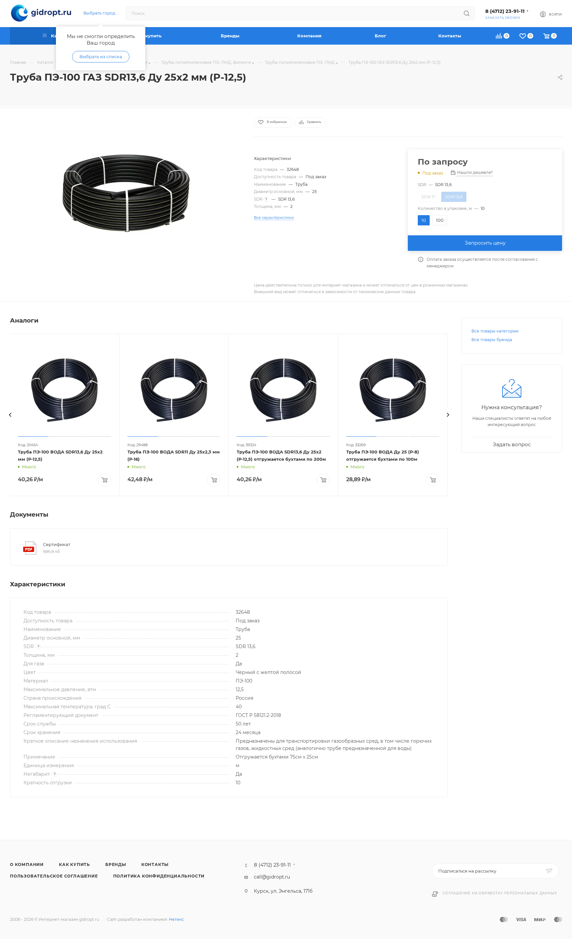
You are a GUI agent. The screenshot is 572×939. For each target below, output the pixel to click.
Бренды (115, 864)
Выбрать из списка (100, 56)
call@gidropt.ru (272, 877)
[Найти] (466, 13)
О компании (27, 864)
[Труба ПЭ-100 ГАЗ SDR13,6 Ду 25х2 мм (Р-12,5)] (125, 192)
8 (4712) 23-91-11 (505, 11)
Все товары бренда (491, 339)
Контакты (154, 864)
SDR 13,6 (454, 196)
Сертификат (56, 544)
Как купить (74, 864)
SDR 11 (428, 196)
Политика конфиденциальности (159, 876)
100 (440, 220)
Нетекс (176, 919)
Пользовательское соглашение (54, 876)
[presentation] (10, 414)
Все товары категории (494, 331)
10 (423, 220)
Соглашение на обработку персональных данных (500, 893)
